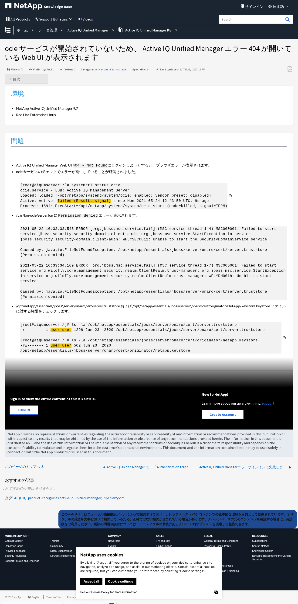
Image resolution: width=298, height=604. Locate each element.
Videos (88, 19)
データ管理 (48, 30)
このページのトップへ (22, 466)
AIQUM (19, 498)
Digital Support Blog (61, 550)
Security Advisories (16, 555)
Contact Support (14, 540)
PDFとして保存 (289, 69)
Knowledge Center (262, 550)
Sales (160, 536)
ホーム (23, 30)
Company (114, 536)
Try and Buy (163, 540)
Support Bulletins (53, 19)
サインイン (254, 6)
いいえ (95, 599)
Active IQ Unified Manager (88, 30)
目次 (16, 79)
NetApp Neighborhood (62, 555)
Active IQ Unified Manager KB (148, 30)
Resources (260, 536)
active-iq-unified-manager (111, 69)
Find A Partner (164, 546)
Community (56, 546)
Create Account (223, 414)
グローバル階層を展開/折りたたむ (10, 30)
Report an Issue (14, 546)
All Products (20, 19)
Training (54, 540)
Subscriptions (260, 540)
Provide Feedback (15, 550)
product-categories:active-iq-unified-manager (64, 498)
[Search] (287, 19)
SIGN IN (23, 410)
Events (112, 546)
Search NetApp (260, 546)
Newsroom (114, 540)
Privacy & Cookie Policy (217, 546)
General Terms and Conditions (221, 540)
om (148, 69)
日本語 (278, 6)
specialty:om (114, 498)
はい (72, 599)
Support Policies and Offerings (22, 560)
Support (267, 403)
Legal (208, 536)
